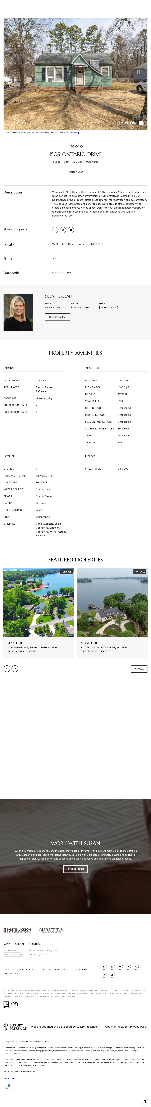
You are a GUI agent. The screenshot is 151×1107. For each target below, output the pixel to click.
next (22, 122)
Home (7, 969)
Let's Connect (82, 970)
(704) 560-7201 (80, 307)
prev (14, 122)
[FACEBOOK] (104, 967)
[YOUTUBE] (120, 967)
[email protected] (71, 133)
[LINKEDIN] (128, 967)
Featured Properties (54, 969)
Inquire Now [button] (75, 172)
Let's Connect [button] (75, 869)
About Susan (25, 969)
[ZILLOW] (112, 975)
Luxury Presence (86, 1026)
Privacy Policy (138, 1026)
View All (139, 669)
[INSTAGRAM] (112, 967)
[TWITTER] (136, 967)
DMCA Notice (11, 973)
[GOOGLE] (104, 975)
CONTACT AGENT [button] (57, 317)
